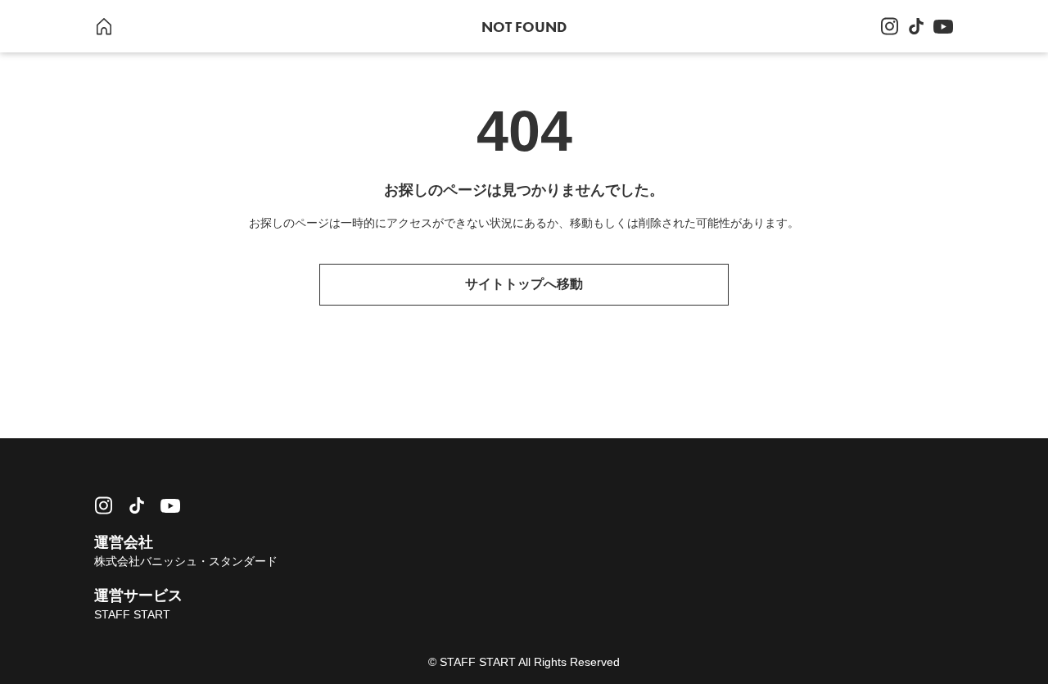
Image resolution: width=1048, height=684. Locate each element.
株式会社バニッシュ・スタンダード (186, 561)
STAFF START (132, 614)
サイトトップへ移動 (524, 284)
